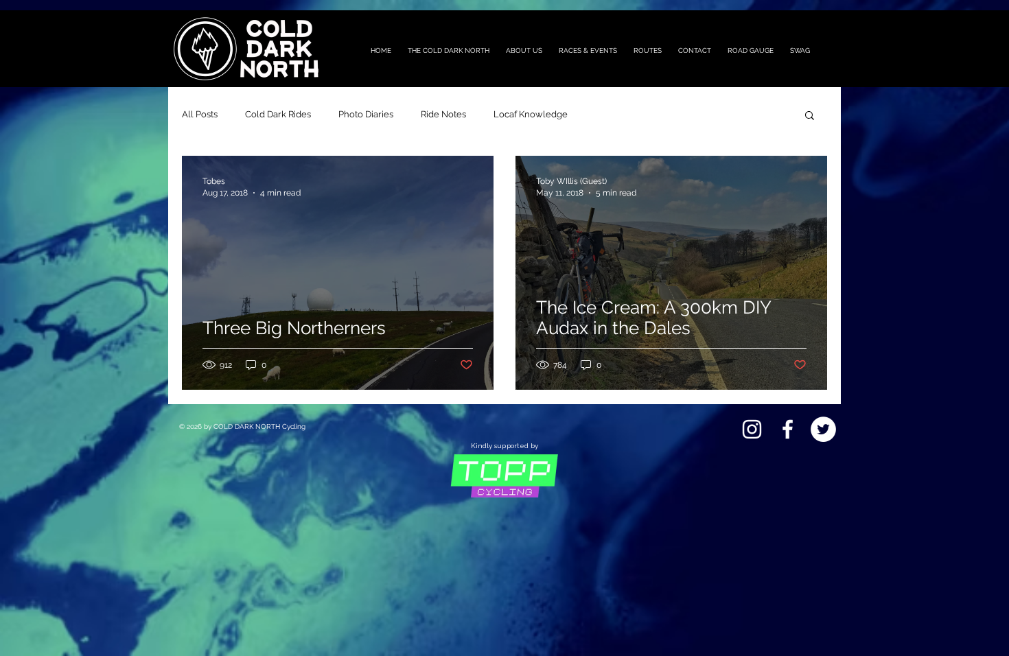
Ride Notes (443, 114)
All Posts (200, 114)
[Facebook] (787, 429)
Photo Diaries (365, 114)
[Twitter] (823, 429)
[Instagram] (752, 429)
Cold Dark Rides (278, 114)
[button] (809, 116)
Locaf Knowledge (531, 114)
